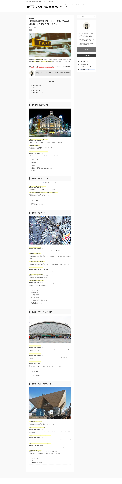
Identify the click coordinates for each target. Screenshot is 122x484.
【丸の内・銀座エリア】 (37, 85)
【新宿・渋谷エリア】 (37, 90)
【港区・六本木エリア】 (37, 87)
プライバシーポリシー (64, 6)
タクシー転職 (63, 4)
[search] (94, 16)
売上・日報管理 (71, 4)
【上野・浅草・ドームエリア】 (38, 92)
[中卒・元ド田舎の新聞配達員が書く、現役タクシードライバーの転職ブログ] (42, 7)
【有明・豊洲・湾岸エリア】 (85, 69)
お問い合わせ (84, 4)
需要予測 (78, 4)
